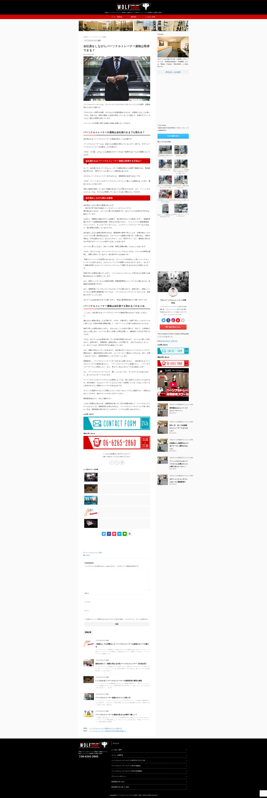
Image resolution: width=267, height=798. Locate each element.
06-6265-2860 (89, 756)
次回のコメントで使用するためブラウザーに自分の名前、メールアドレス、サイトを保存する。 (117, 619)
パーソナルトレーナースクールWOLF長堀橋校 (126, 771)
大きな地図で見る (173, 136)
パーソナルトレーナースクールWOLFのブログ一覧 (128, 760)
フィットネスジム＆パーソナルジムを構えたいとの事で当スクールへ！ (178, 464)
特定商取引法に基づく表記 (120, 787)
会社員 (88, 555)
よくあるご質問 (150, 17)
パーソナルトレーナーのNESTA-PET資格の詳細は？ (107, 731)
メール (87, 602)
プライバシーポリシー (118, 776)
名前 (86, 593)
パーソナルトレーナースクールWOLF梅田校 (125, 766)
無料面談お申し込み (118, 781)
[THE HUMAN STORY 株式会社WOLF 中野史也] (167, 341)
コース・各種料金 (116, 17)
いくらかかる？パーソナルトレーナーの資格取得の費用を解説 (118, 681)
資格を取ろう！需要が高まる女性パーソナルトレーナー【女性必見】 (121, 664)
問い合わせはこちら (173, 327)
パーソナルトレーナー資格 (94, 552)
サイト (86, 610)
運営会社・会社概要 (173, 72)
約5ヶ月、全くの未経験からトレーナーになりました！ (178, 428)
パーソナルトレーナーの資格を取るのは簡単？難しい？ (116, 715)
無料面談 (133, 17)
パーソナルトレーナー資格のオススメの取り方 (112, 698)
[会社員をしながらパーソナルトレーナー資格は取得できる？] (119, 534)
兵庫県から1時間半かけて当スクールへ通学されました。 (179, 446)
